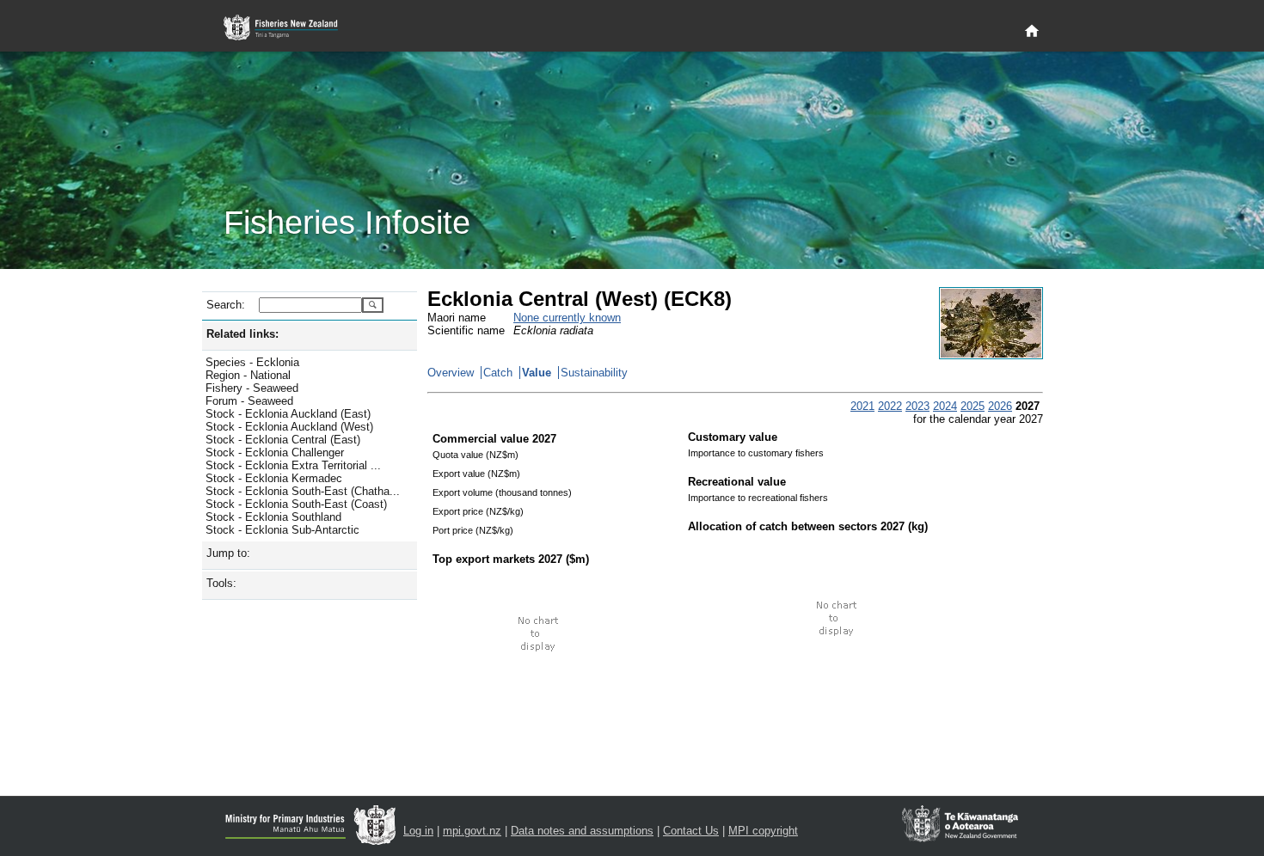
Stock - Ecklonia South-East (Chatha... (303, 491)
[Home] (1031, 31)
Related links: (242, 333)
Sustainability (594, 372)
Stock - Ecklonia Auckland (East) (288, 413)
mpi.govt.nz (472, 830)
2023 (917, 406)
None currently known (567, 317)
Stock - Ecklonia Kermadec (274, 478)
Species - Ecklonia (252, 362)
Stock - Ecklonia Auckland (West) (289, 426)
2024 (945, 406)
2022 (890, 406)
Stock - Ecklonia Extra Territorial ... (293, 465)
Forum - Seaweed (249, 400)
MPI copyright (763, 830)
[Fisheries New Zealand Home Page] (290, 28)
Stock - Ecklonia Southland (273, 517)
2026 (1000, 406)
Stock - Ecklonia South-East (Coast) (296, 504)
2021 (862, 406)
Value (536, 372)
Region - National (248, 375)
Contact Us (691, 830)
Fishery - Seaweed (252, 388)
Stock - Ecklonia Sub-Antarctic (282, 529)
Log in (418, 830)
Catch (497, 372)
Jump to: (228, 553)
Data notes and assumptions (582, 830)
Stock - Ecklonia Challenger (275, 452)
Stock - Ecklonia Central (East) (283, 439)
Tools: (221, 583)
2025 (972, 406)
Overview (450, 372)
